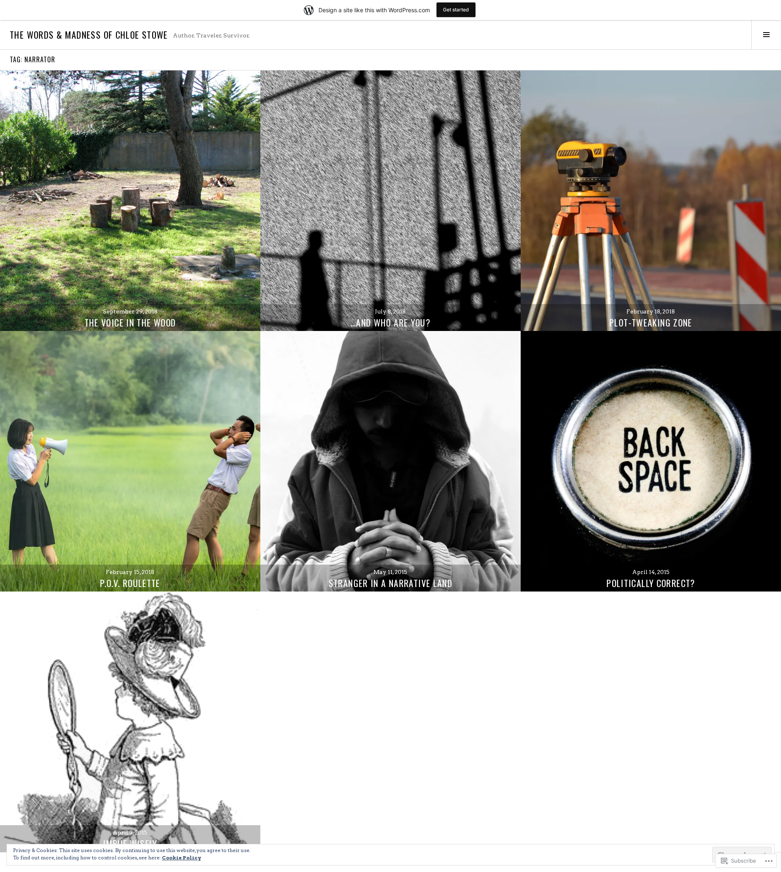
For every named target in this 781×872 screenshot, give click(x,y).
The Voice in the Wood (130, 322)
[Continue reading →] (130, 200)
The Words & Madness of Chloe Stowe (89, 34)
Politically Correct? (650, 582)
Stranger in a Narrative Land (391, 582)
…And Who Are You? (390, 322)
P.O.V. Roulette (130, 582)
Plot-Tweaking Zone (650, 322)
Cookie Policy (181, 857)
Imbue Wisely (130, 843)
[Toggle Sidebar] (766, 34)
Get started (456, 10)
